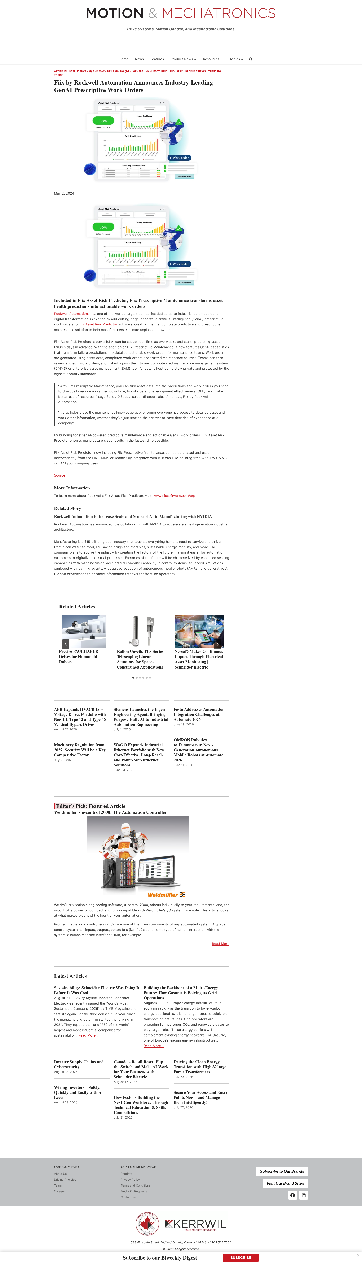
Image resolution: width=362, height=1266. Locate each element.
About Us (60, 1173)
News (139, 59)
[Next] (217, 644)
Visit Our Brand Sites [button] (285, 1183)
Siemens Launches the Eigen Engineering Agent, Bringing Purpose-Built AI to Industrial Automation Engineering (141, 717)
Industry (176, 71)
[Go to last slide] (65, 644)
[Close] (358, 1255)
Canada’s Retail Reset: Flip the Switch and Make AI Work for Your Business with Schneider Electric (141, 1069)
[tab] (133, 678)
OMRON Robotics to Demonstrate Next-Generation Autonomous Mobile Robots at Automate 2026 (198, 749)
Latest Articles (70, 976)
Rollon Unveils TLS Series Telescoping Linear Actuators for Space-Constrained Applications (140, 659)
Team (58, 1185)
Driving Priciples (65, 1179)
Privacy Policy (130, 1179)
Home (123, 59)
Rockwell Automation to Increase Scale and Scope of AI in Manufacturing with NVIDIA (133, 516)
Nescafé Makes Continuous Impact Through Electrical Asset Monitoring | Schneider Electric (199, 659)
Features (157, 59)
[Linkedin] (303, 1195)
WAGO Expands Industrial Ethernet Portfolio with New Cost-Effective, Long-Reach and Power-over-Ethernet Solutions (139, 755)
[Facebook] (292, 1195)
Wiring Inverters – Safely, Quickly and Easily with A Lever (77, 1092)
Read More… (88, 1035)
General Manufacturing (150, 71)
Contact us (128, 1197)
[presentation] (84, 631)
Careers (59, 1191)
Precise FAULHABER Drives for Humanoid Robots (78, 656)
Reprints (126, 1173)
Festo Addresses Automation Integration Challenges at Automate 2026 (199, 714)
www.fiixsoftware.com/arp (174, 495)
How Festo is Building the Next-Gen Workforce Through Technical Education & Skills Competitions (141, 1105)
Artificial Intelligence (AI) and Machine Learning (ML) (92, 71)
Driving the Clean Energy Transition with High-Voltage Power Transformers (200, 1066)
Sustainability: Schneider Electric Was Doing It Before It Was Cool (97, 990)
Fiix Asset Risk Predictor (98, 324)
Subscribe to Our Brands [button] (282, 1171)
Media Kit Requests (134, 1191)
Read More (220, 944)
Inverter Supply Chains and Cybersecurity (79, 1064)
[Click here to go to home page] (83, 59)
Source (59, 475)
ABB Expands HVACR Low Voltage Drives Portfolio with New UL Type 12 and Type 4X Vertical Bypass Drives (80, 717)
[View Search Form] (251, 59)
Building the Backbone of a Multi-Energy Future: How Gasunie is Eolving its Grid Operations (181, 992)
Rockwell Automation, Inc (74, 313)
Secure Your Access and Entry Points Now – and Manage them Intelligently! (201, 1097)
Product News (195, 71)
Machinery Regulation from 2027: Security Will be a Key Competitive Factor (80, 749)
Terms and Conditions (135, 1185)
